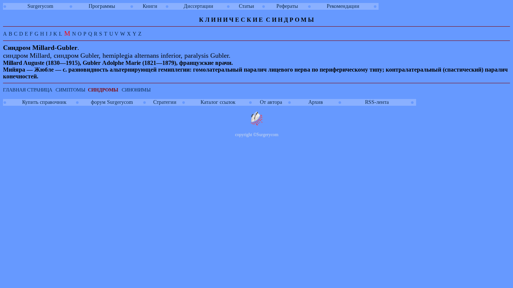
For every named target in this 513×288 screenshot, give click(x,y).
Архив (315, 102)
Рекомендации (343, 6)
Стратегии (165, 102)
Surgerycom (40, 6)
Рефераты (287, 6)
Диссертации (198, 6)
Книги (150, 6)
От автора (271, 102)
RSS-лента (377, 102)
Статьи (246, 6)
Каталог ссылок (218, 102)
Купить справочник (44, 102)
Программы (102, 6)
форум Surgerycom (112, 102)
